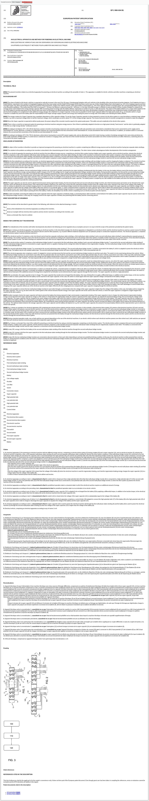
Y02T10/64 (95, 27)
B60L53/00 (113, 24)
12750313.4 (20, 27)
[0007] (18, 794)
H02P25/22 (77, 24)
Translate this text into (6, 2)
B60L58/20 (89, 27)
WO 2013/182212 (79, 34)
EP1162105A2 (11, 792)
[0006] (18, 792)
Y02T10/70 (101, 27)
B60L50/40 (83, 27)
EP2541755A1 (11, 794)
